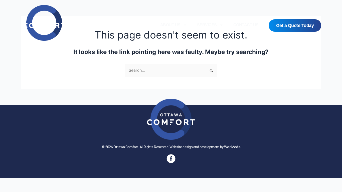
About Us (170, 25)
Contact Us (246, 25)
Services (207, 25)
